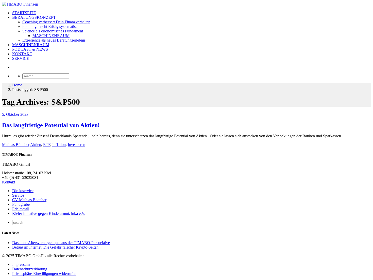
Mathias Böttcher (15, 144)
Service (18, 195)
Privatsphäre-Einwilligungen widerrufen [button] (44, 273)
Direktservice (22, 191)
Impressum (21, 264)
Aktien (35, 144)
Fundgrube (21, 204)
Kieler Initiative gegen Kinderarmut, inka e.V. (48, 213)
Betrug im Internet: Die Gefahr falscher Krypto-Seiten (55, 247)
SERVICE (20, 58)
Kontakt (8, 182)
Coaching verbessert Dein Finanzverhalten (56, 22)
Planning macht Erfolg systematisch (50, 26)
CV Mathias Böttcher (29, 200)
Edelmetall (20, 209)
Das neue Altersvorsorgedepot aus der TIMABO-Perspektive (61, 242)
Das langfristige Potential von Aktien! (51, 125)
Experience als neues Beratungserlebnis (54, 40)
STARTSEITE (24, 13)
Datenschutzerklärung (29, 269)
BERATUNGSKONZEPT (34, 17)
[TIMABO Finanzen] (20, 4)
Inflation (59, 144)
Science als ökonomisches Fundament (52, 31)
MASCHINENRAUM (51, 35)
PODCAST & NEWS (30, 49)
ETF (46, 144)
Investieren (76, 144)
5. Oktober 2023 (15, 114)
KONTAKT (22, 54)
